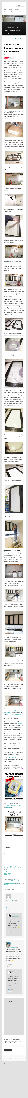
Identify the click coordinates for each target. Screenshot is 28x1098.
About (6, 30)
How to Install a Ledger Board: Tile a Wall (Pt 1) (8, 873)
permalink (6, 884)
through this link (13, 758)
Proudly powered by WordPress (14, 1058)
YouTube (18, 805)
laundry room (12, 883)
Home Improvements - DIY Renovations (11, 880)
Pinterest (8, 805)
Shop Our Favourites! (15, 30)
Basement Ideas (16, 882)
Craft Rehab (13, 23)
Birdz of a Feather (11, 10)
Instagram (8, 807)
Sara (5, 54)
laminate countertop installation (14, 714)
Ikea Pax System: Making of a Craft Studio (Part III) (8, 866)
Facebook (13, 805)
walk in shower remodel (16, 720)
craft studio (8, 690)
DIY (14, 879)
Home (6, 23)
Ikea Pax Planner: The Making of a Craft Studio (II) (18, 866)
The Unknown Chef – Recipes (12, 27)
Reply (8, 909)
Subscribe (7, 33)
